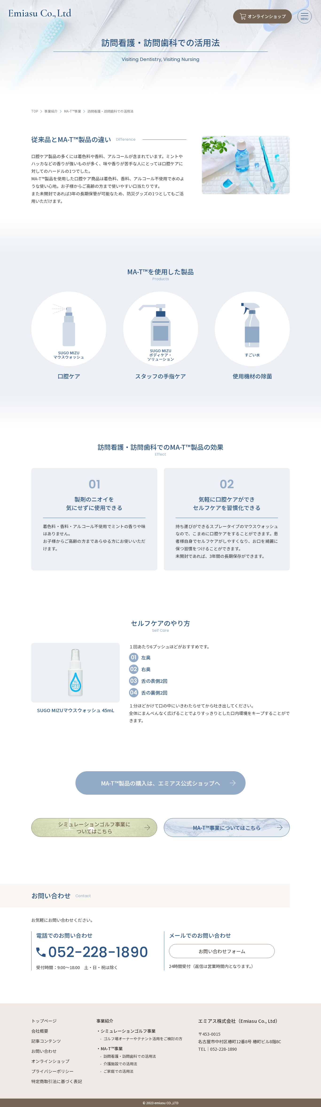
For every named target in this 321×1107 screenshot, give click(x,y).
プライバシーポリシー (52, 1071)
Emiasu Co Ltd (39, 13)
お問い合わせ (44, 1051)
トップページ (44, 1021)
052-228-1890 (98, 952)
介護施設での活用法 (120, 1063)
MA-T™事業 (72, 111)
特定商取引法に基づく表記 (56, 1081)
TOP (34, 111)
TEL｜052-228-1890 (217, 1049)
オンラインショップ (50, 1061)
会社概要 (39, 1031)
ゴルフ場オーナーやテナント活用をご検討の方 (142, 1038)
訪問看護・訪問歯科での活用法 (129, 1056)
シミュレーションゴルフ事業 (128, 1031)
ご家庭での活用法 (118, 1071)
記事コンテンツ (46, 1041)
